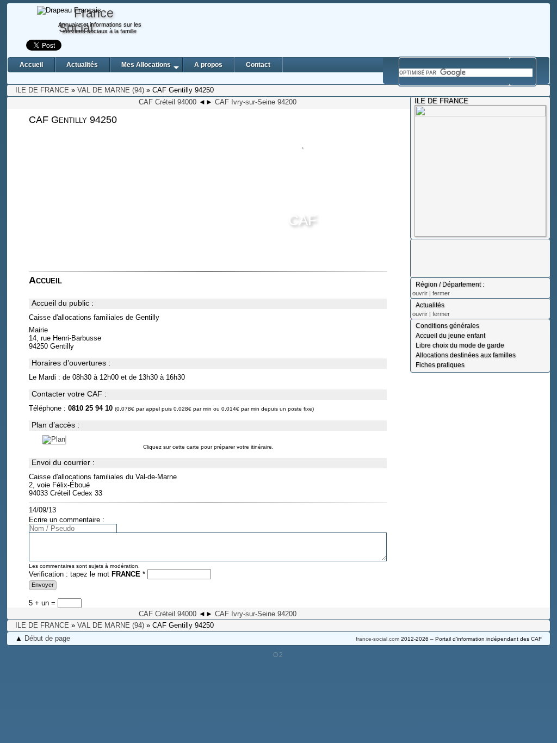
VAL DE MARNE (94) (110, 90)
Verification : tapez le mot (87, 574)
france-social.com (377, 639)
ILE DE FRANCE (42, 90)
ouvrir (420, 293)
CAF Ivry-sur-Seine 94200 (255, 102)
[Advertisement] (349, 30)
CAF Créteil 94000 (167, 102)
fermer (441, 293)
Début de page (47, 638)
